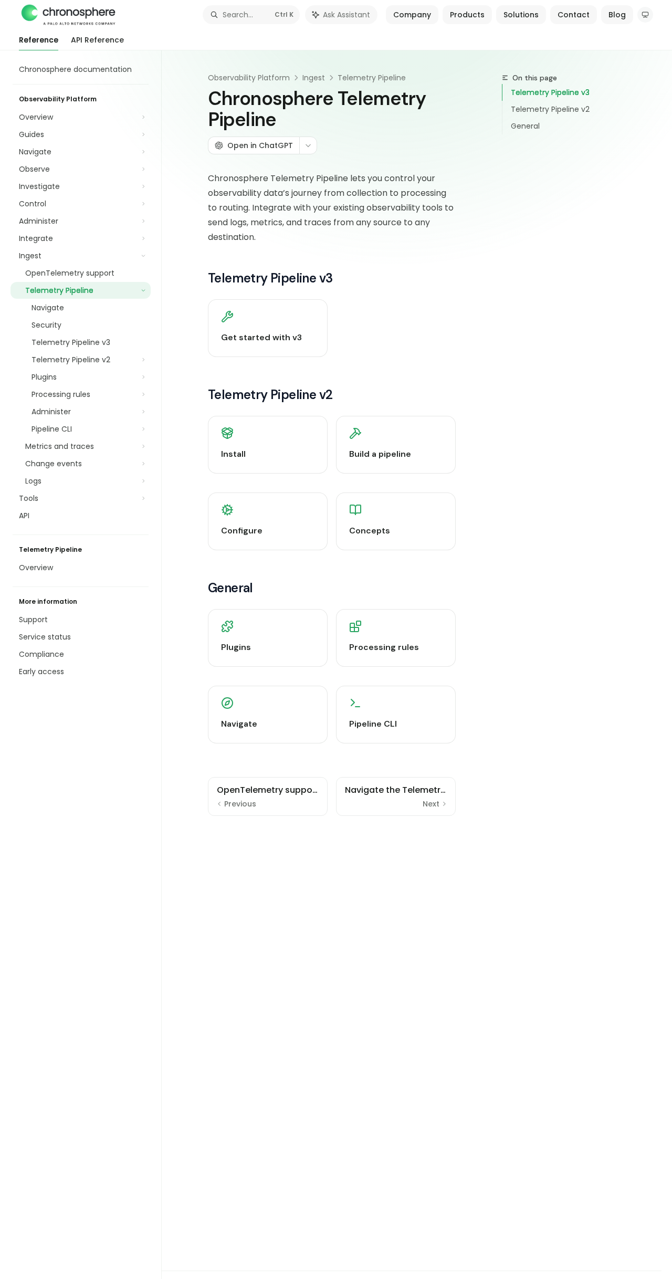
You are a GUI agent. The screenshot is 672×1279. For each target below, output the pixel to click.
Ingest (313, 77)
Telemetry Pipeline (372, 77)
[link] (268, 328)
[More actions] (308, 145)
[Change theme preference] (645, 15)
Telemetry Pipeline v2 (550, 109)
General (525, 126)
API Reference (97, 40)
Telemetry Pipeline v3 (550, 92)
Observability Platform (249, 77)
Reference (38, 40)
